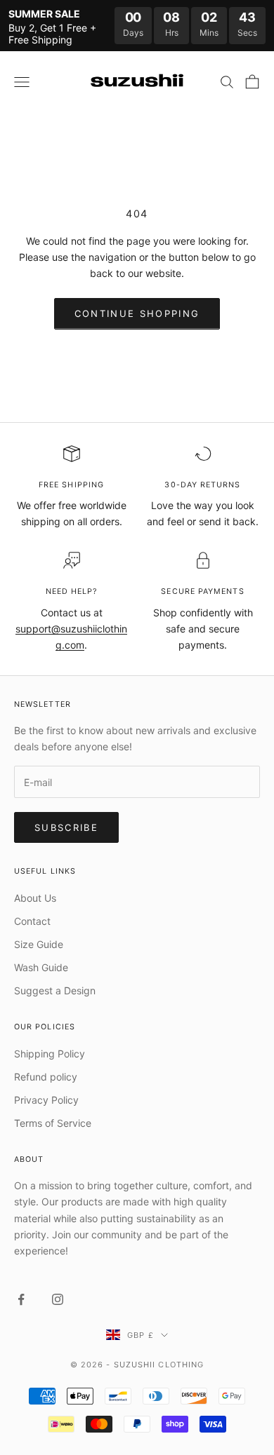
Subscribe (66, 827)
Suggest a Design (55, 990)
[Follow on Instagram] (58, 1299)
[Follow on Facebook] (21, 1299)
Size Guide (38, 944)
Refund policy (45, 1077)
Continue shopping (137, 313)
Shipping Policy (49, 1054)
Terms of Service (52, 1123)
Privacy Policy (46, 1100)
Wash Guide (41, 967)
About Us (35, 898)
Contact (32, 921)
